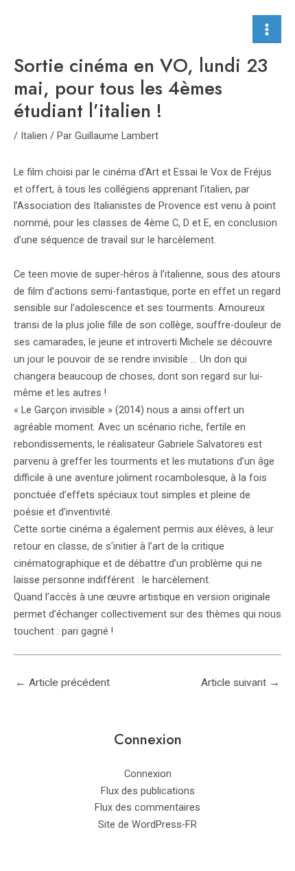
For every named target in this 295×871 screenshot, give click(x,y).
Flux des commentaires (147, 807)
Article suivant (240, 682)
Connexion (148, 774)
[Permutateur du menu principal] (266, 29)
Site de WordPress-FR (147, 824)
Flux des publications (148, 791)
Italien (34, 136)
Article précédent (62, 682)
